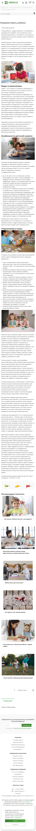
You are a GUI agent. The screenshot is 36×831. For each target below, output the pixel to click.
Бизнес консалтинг (18, 781)
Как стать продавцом (18, 772)
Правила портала (18, 742)
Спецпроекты (18, 774)
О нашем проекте (18, 740)
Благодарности (18, 749)
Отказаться (15, 824)
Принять (15, 820)
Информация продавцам (18, 769)
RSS (34, 13)
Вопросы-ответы (18, 756)
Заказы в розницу (18, 760)
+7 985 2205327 (19, 789)
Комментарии (7, 701)
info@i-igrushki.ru (19, 791)
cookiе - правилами (15, 817)
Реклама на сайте (18, 779)
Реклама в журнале (18, 776)
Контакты (18, 793)
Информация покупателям (18, 753)
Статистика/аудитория (18, 747)
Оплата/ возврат (18, 763)
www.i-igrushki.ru (26, 802)
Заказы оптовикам (18, 758)
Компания (18, 737)
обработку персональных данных (22, 728)
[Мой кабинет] (26, 2)
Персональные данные (18, 744)
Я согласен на (18, 728)
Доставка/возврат (18, 765)
